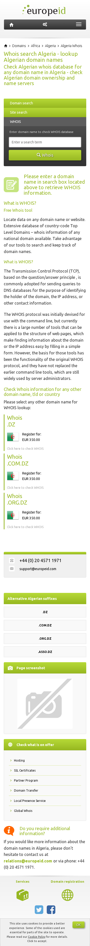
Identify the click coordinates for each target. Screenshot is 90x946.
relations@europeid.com (28, 861)
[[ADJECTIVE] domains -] (22, 894)
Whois (48, 155)
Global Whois (23, 810)
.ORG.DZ (45, 638)
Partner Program (26, 780)
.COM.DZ (45, 625)
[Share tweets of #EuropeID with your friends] (40, 911)
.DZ (45, 612)
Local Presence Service (30, 800)
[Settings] (45, 25)
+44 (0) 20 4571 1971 (41, 560)
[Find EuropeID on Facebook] (51, 911)
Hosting (19, 760)
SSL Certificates (25, 770)
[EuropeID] (11, 25)
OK (78, 924)
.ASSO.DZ (45, 651)
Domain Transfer (26, 790)
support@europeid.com (38, 569)
